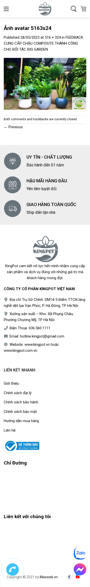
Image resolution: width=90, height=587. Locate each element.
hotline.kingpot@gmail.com (42, 336)
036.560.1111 (39, 328)
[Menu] (7, 9)
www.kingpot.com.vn (20, 350)
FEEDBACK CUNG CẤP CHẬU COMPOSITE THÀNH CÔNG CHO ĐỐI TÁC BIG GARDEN (43, 43)
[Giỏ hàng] (83, 8)
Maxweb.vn (49, 577)
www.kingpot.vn (37, 344)
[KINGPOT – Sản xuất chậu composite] (45, 8)
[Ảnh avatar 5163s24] (45, 83)
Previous (13, 127)
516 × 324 (53, 37)
